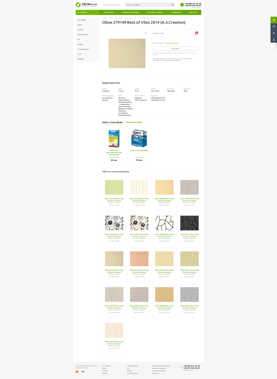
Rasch (104, 368)
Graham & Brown (132, 366)
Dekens (129, 371)
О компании (176, 12)
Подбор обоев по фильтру (161, 366)
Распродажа (109, 12)
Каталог (83, 12)
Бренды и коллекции (130, 12)
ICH (128, 368)
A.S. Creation (106, 366)
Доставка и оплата (155, 12)
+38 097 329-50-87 (193, 5)
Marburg (105, 373)
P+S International (132, 373)
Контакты (193, 12)
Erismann (105, 371)
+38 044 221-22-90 (193, 4)
